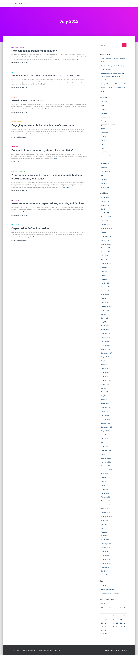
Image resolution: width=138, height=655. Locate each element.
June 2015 (104, 438)
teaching (104, 179)
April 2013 (104, 536)
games (103, 128)
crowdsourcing (105, 117)
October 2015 (105, 423)
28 (121, 627)
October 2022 (105, 248)
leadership (15, 200)
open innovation (106, 156)
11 (109, 619)
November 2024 (106, 217)
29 (124, 627)
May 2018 (104, 322)
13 (117, 619)
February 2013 (106, 543)
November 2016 (106, 372)
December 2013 (106, 505)
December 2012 (106, 551)
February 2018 (106, 333)
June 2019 (104, 302)
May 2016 (104, 396)
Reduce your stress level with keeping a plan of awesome (45, 75)
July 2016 (104, 388)
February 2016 (106, 407)
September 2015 (106, 427)
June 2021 (104, 256)
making (103, 136)
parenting (14, 97)
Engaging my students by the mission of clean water (42, 125)
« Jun (102, 633)
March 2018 (105, 330)
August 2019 (105, 294)
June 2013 (104, 528)
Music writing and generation (110, 593)
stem (102, 175)
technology (104, 183)
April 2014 (104, 489)
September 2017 (106, 353)
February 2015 (106, 450)
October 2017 (105, 349)
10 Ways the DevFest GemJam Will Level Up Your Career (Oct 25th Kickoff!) (112, 76)
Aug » (107, 633)
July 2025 (104, 209)
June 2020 (104, 271)
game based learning (18, 47)
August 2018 (105, 310)
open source (105, 160)
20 (117, 623)
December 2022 (106, 244)
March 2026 (105, 197)
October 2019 (105, 291)
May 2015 (104, 442)
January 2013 (105, 547)
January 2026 (105, 201)
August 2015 (105, 431)
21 (121, 623)
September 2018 (106, 306)
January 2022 (105, 252)
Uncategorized (16, 122)
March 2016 (105, 403)
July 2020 (104, 267)
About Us (104, 585)
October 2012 (105, 559)
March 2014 (105, 493)
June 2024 (104, 221)
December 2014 (106, 458)
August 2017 (105, 357)
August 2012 (105, 567)
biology (103, 109)
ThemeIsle (123, 650)
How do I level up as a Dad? (28, 100)
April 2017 (104, 365)
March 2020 (105, 283)
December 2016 (106, 368)
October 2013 (105, 512)
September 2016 (106, 380)
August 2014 (105, 474)
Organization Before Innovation (30, 228)
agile (102, 105)
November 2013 (106, 509)
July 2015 (104, 435)
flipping (103, 121)
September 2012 (106, 563)
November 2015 (106, 419)
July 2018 (104, 314)
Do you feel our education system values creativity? (42, 150)
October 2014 (105, 466)
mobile (103, 140)
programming (105, 171)
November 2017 (106, 345)
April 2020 (104, 279)
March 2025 (105, 213)
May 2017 (104, 361)
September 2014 (106, 470)
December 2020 (106, 263)
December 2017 (106, 341)
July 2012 (104, 571)
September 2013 (106, 516)
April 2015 (104, 446)
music (103, 144)
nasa (102, 148)
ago (24, 62)
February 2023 (106, 236)
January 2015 (105, 454)
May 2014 (104, 485)
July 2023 (104, 232)
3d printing (104, 101)
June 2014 (104, 481)
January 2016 (105, 411)
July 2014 (104, 477)
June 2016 (104, 392)
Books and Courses (107, 589)
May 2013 (104, 532)
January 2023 (105, 240)
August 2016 (105, 384)
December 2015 (106, 415)
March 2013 (105, 540)
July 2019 (104, 298)
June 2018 (104, 318)
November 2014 (106, 462)
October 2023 (105, 224)
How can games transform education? (34, 50)
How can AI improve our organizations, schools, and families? (48, 203)
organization (105, 163)
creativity (14, 72)
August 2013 (105, 520)
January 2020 (105, 287)
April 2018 (104, 326)
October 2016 (105, 376)
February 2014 (106, 497)
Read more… (76, 59)
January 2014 (105, 501)
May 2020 (104, 275)
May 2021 (104, 259)
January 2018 (105, 337)
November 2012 (106, 555)
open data (104, 152)
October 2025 (105, 205)
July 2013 (104, 524)
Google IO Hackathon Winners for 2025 (113, 84)
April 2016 (104, 400)
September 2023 (106, 228)
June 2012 (104, 575)
